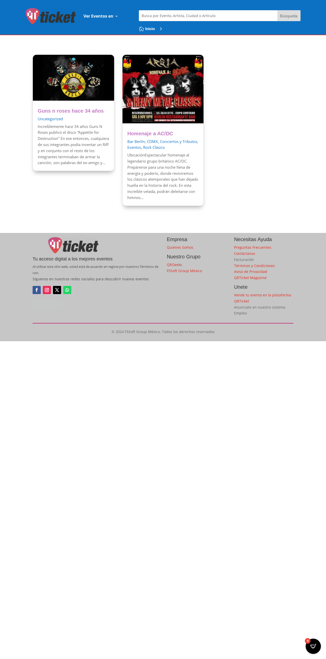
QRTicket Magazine (250, 277)
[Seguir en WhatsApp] (67, 290)
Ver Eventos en (98, 16)
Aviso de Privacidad (250, 271)
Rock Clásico (154, 147)
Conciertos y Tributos (178, 141)
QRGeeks (174, 264)
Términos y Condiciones (254, 265)
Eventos (134, 147)
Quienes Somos (180, 247)
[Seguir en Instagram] (47, 290)
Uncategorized (50, 118)
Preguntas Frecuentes (252, 247)
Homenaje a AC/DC (150, 133)
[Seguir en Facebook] (37, 290)
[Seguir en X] (57, 290)
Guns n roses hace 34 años (71, 111)
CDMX (152, 141)
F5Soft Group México (184, 270)
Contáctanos (244, 253)
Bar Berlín (136, 141)
